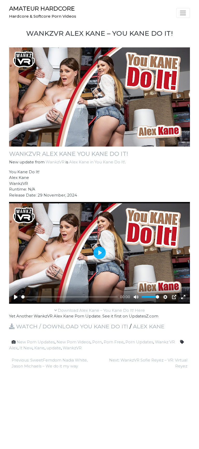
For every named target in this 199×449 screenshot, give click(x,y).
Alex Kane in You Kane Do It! (97, 162)
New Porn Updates (36, 341)
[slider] (69, 296)
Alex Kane (149, 326)
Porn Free (114, 341)
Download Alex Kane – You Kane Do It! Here (101, 310)
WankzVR (55, 162)
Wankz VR (165, 341)
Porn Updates (139, 341)
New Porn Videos (73, 341)
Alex (13, 347)
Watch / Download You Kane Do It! (71, 326)
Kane (39, 347)
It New (25, 347)
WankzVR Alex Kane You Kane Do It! (68, 153)
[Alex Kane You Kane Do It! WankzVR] (99, 96)
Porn (97, 341)
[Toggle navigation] (183, 13)
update (53, 347)
